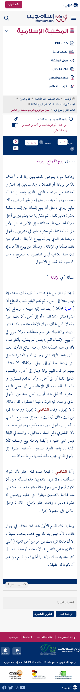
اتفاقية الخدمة (44, 637)
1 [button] (65, 142)
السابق (21, 585)
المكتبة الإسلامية (43, 31)
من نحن (13, 637)
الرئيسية (68, 99)
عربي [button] (68, 5)
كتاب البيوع (25, 99)
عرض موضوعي (58, 77)
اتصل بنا (27, 637)
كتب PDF (61, 43)
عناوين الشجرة (43, 614)
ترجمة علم (66, 614)
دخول (12, 4)
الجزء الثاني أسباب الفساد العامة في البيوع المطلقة (53, 105)
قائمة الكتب (60, 69)
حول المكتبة (59, 60)
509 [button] (33, 143)
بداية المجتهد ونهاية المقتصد (47, 99)
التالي (11, 585)
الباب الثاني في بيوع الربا (64, 110)
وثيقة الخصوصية (67, 637)
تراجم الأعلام (58, 86)
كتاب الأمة (60, 51)
